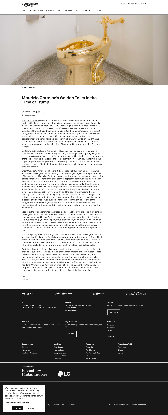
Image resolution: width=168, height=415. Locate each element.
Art (60, 10)
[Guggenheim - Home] (30, 5)
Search (143, 4)
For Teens (89, 356)
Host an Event (59, 350)
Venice (120, 353)
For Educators (91, 350)
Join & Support (83, 10)
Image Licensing (60, 353)
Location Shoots (60, 356)
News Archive (91, 359)
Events (50, 10)
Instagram (111, 328)
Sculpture (25, 279)
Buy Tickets (114, 312)
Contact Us (58, 359)
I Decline (31, 408)
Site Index (71, 405)
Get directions (70, 310)
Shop (98, 10)
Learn (68, 10)
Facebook (111, 325)
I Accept (18, 408)
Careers (25, 347)
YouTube (110, 336)
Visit (24, 10)
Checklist (26, 112)
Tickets (122, 4)
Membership (133, 4)
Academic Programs (29, 353)
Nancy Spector (29, 115)
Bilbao (120, 350)
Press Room (58, 347)
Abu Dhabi (122, 347)
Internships (26, 350)
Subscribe (70, 334)
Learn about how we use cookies (16, 402)
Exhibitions (36, 10)
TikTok (109, 331)
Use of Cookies (58, 405)
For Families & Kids (93, 353)
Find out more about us (31, 328)
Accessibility (90, 347)
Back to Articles (29, 87)
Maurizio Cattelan (30, 120)
